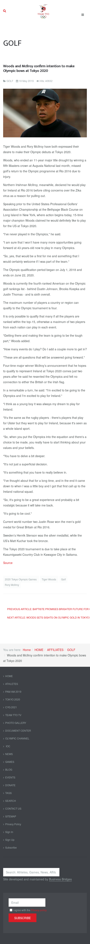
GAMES (9, 761)
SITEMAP (10, 816)
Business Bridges (60, 879)
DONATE (10, 785)
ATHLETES (11, 684)
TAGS (8, 793)
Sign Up (9, 839)
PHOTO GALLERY (15, 722)
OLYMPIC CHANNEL (17, 738)
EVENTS (10, 777)
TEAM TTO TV (13, 715)
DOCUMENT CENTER (18, 730)
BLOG (8, 769)
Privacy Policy (13, 824)
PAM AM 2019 (13, 691)
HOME (39, 650)
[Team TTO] (43, 11)
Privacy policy (39, 910)
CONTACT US (13, 808)
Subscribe (11, 847)
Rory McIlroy (12, 584)
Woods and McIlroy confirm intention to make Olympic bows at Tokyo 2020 (39, 68)
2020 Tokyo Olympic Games (21, 579)
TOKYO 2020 (12, 699)
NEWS (9, 754)
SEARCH (10, 800)
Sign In (9, 832)
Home (27, 650)
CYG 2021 (11, 707)
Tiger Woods (49, 579)
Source (8, 563)
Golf (63, 579)
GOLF (71, 650)
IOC (7, 746)
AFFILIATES (55, 650)
